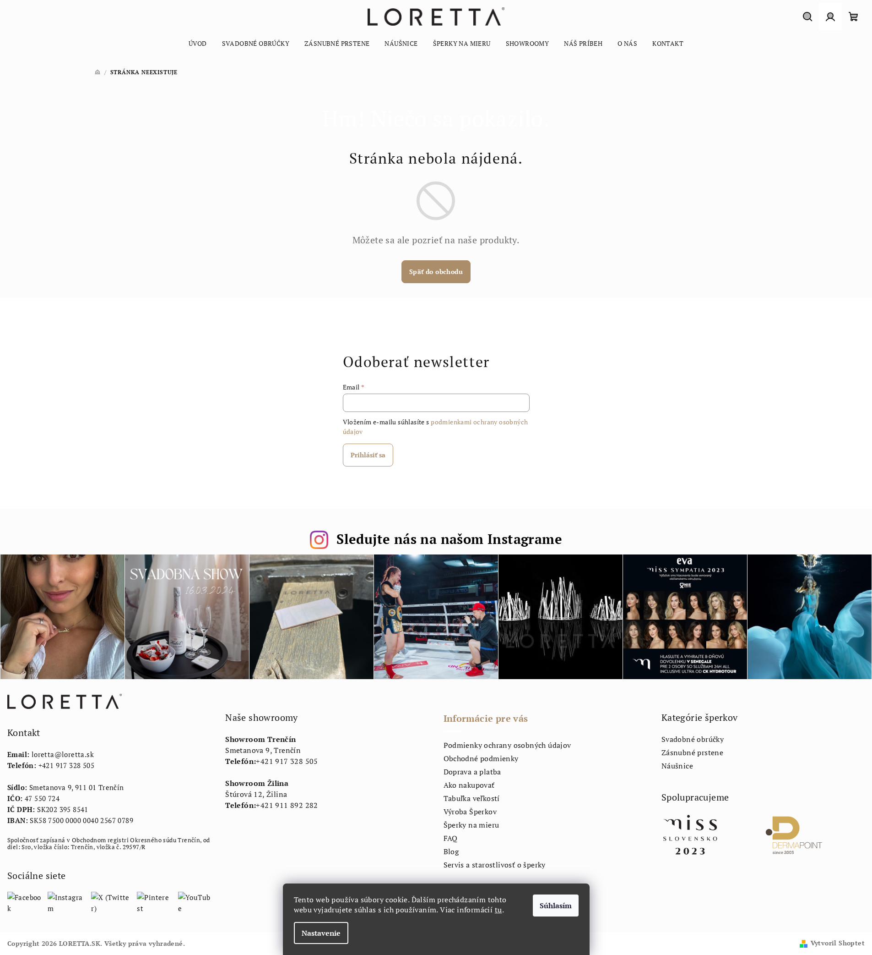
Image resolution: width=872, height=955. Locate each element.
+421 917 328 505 (66, 765)
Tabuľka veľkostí (472, 798)
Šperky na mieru (471, 825)
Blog (451, 851)
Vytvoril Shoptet (838, 943)
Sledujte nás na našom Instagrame (449, 539)
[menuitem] (197, 43)
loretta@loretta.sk (63, 754)
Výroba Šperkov (470, 812)
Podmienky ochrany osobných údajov (507, 745)
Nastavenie (321, 933)
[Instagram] (66, 901)
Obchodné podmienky (481, 758)
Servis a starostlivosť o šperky (495, 865)
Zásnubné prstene (692, 752)
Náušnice (677, 766)
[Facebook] (24, 901)
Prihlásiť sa (368, 454)
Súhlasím (556, 905)
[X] (110, 901)
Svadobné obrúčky (692, 739)
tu (498, 910)
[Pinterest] (154, 901)
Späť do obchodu (436, 271)
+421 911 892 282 (287, 805)
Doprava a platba (472, 772)
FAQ (451, 838)
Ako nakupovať (469, 785)
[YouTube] (194, 901)
